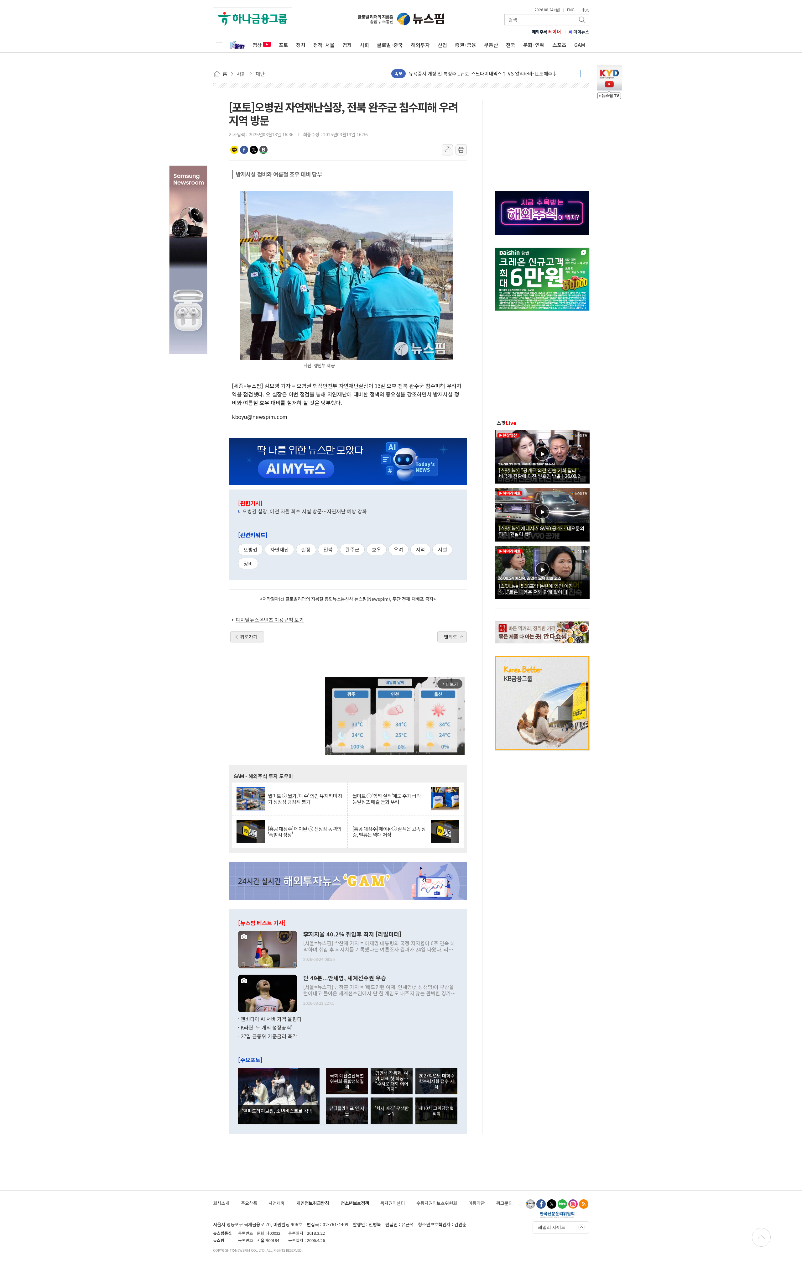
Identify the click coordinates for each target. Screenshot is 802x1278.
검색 (582, 19)
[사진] (267, 948)
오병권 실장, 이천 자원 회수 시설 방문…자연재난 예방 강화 (304, 511)
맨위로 (450, 636)
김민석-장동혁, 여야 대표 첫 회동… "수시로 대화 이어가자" (391, 1081)
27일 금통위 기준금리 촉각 (269, 1036)
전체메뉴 (219, 45)
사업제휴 (276, 1203)
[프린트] (461, 149)
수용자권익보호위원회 (436, 1203)
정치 (300, 45)
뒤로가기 (249, 636)
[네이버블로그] (562, 1204)
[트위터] (551, 1204)
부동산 (491, 45)
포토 (283, 45)
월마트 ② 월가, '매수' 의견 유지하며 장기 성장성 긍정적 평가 (305, 799)
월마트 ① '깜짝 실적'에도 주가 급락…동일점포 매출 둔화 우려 (388, 799)
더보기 (580, 73)
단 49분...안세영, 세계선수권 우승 (344, 978)
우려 (398, 549)
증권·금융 (465, 45)
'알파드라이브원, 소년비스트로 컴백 (277, 1110)
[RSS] (583, 1204)
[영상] (542, 456)
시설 (442, 549)
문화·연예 (533, 45)
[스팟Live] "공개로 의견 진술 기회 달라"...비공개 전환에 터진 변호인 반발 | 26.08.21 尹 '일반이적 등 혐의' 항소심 (540, 473)
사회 (364, 45)
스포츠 (559, 45)
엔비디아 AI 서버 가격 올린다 (271, 1018)
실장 (306, 549)
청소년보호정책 (355, 1203)
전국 (510, 45)
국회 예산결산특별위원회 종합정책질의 (347, 1081)
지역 (420, 549)
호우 (376, 549)
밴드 (263, 150)
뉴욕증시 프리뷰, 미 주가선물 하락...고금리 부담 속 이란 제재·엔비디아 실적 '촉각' (490, 73)
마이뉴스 (579, 32)
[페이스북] (541, 1204)
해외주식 (546, 32)
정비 (248, 563)
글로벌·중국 (390, 45)
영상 (257, 45)
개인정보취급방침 (312, 1203)
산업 (442, 45)
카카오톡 (234, 150)
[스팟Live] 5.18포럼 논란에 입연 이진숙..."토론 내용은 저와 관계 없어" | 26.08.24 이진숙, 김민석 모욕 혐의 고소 (537, 588)
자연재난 (279, 549)
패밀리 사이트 (551, 1227)
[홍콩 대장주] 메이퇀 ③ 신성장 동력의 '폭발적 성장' (304, 832)
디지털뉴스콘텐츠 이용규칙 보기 (270, 619)
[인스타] (573, 1204)
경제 (347, 45)
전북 (328, 549)
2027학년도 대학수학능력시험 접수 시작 (436, 1081)
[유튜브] (530, 1204)
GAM (579, 45)
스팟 (506, 423)
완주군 (352, 549)
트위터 (254, 150)
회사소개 (221, 1203)
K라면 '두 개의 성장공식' (266, 1027)
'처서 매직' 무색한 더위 (392, 1111)
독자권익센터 (392, 1203)
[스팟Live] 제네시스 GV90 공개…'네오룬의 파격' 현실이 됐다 (541, 531)
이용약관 (476, 1203)
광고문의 (504, 1203)
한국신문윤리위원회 (557, 1214)
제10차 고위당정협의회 (436, 1111)
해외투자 (420, 45)
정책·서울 (324, 45)
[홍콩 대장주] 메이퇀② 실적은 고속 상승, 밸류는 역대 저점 (389, 832)
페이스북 (244, 150)
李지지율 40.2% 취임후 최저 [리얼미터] (352, 934)
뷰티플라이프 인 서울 (346, 1111)
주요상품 (249, 1203)
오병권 (250, 549)
